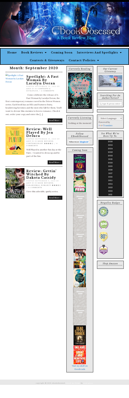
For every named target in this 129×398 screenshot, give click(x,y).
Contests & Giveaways (47, 60)
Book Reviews (33, 52)
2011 (110, 194)
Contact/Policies (83, 60)
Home (12, 52)
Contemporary (34, 143)
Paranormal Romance (38, 185)
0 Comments (35, 187)
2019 (110, 166)
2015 (110, 180)
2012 (110, 191)
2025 (110, 145)
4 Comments (47, 91)
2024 (110, 148)
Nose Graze (88, 383)
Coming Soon (62, 52)
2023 (110, 152)
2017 (110, 173)
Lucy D (30, 89)
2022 (110, 156)
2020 (110, 163)
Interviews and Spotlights (98, 52)
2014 (110, 184)
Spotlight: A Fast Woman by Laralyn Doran (42, 80)
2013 (110, 187)
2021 (110, 159)
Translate (108, 125)
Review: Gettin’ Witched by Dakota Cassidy (41, 174)
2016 (110, 177)
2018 (110, 170)
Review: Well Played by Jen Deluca (39, 132)
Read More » (55, 120)
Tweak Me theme (73, 383)
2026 (110, 141)
